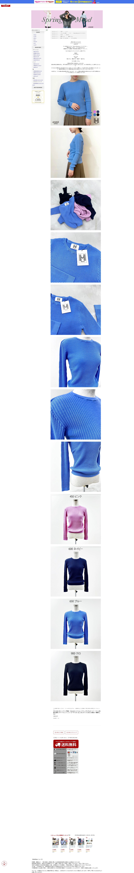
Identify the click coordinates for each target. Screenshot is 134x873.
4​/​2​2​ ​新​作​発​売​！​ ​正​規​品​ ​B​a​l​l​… (81, 847)
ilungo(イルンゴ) (36, 51)
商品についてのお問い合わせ (61, 737)
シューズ (35, 44)
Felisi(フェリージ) (36, 63)
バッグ (35, 43)
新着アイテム (63, 36)
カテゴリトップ (54, 31)
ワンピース (35, 41)
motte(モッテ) (36, 67)
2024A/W (67, 34)
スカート (35, 38)
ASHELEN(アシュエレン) (37, 65)
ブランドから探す (64, 33)
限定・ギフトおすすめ (64, 38)
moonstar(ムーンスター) (37, 74)
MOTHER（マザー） (37, 53)
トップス (35, 36)
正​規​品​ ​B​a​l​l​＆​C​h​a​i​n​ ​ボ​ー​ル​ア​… (89, 847)
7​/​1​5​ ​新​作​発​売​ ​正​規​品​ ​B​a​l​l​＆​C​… (64, 847)
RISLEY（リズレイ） (37, 54)
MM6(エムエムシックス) (37, 58)
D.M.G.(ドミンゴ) (36, 56)
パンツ (35, 39)
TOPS (61, 31)
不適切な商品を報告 (73, 737)
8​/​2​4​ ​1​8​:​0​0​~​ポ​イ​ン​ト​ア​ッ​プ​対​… (72, 847)
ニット (66, 31)
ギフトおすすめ (74, 38)
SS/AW (62, 34)
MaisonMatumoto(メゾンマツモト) (79, 33)
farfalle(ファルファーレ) (37, 72)
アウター (35, 34)
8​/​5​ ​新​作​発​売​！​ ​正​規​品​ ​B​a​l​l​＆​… (55, 847)
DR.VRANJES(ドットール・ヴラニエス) (38, 84)
